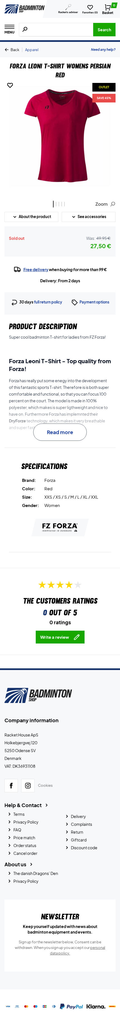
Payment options (94, 302)
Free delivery (35, 269)
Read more (60, 432)
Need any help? (103, 49)
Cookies (45, 785)
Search (104, 29)
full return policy (48, 302)
